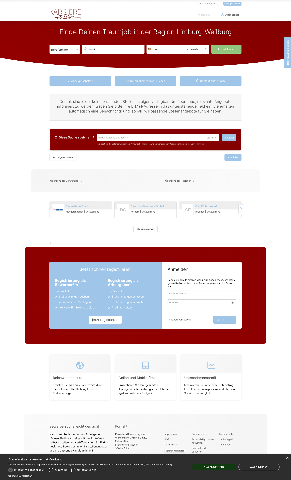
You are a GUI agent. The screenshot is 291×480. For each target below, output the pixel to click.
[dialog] (145, 467)
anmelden (225, 320)
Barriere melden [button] (200, 434)
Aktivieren (229, 137)
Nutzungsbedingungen (141, 144)
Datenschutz (172, 445)
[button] (206, 49)
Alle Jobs (233, 157)
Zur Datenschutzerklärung (159, 464)
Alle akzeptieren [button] (214, 466)
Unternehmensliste (208, 3)
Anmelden (232, 14)
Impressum (171, 434)
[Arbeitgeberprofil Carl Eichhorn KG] (188, 214)
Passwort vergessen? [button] (179, 320)
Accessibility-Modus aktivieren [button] (203, 441)
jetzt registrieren (105, 320)
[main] (145, 217)
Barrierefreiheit (227, 434)
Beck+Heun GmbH (78, 206)
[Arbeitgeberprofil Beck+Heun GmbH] (58, 210)
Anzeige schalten (232, 3)
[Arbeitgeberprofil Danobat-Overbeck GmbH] (123, 214)
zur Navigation (227, 439)
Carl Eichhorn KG (206, 206)
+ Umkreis (192, 49)
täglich (210, 137)
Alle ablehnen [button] (259, 466)
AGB (167, 439)
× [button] (287, 458)
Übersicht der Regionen (178, 181)
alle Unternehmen (145, 229)
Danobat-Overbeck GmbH (147, 206)
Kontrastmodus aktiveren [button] (200, 450)
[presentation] (241, 209)
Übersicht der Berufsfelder (64, 181)
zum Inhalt (225, 445)
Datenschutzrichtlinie (121, 144)
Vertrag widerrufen (175, 451)
